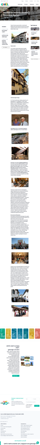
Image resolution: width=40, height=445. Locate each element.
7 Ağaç (22, 1)
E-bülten (31, 1)
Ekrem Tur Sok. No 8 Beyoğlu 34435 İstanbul (8, 416)
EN (35, 1)
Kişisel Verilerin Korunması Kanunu (6, 434)
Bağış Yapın (15, 375)
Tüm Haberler (5, 47)
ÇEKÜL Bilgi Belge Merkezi (25, 428)
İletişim (37, 4)
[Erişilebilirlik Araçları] (37, 442)
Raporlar (2, 429)
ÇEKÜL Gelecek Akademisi (25, 429)
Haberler (5, 10)
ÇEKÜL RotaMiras (24, 437)
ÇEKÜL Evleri (3, 432)
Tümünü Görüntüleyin (34, 58)
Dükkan (26, 1)
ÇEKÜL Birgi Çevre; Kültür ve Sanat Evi (27, 434)
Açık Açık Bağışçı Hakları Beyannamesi (7, 435)
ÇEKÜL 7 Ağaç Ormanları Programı (26, 425)
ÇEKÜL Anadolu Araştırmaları (25, 426)
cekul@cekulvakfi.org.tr (5, 418)
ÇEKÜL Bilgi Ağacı (24, 431)
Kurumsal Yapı (3, 428)
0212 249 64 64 (3, 417)
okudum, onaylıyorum (29, 406)
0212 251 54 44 (9, 417)
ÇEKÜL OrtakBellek (24, 435)
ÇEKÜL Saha (23, 432)
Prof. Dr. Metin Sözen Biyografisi (6, 426)
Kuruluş (2, 425)
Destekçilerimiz (3, 431)
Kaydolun (37, 405)
